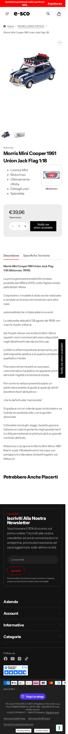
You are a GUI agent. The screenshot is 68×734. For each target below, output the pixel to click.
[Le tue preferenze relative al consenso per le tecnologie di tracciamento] (59, 728)
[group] (19, 135)
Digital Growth (52, 712)
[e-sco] (22, 14)
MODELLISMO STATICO (31, 26)
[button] (7, 14)
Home (10, 26)
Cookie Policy (42, 730)
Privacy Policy (23, 730)
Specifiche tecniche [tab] (36, 255)
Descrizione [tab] (11, 255)
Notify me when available (43, 226)
